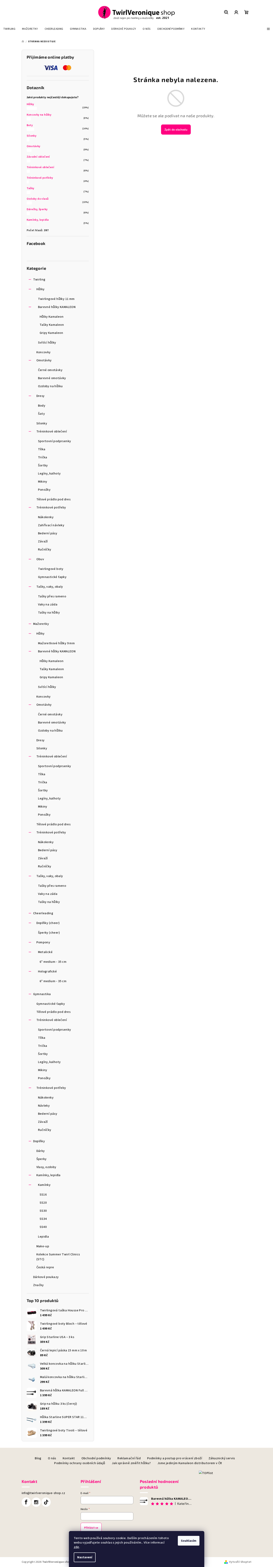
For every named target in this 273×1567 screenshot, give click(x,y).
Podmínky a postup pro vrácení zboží (174, 1458)
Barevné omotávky (52, 378)
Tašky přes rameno (52, 596)
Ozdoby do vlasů (38, 199)
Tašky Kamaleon (52, 325)
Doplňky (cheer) (48, 923)
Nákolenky (46, 517)
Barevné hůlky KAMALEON (57, 307)
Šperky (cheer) (49, 932)
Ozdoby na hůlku (50, 386)
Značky (38, 1285)
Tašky (30, 188)
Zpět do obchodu (175, 129)
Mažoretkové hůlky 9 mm (56, 643)
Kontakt (69, 1458)
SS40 (43, 1227)
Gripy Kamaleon (51, 333)
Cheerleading (43, 913)
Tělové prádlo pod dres (53, 499)
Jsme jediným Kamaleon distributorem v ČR (189, 1463)
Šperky (41, 1159)
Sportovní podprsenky (54, 441)
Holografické (47, 971)
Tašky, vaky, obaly (49, 586)
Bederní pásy (47, 533)
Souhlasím (188, 1541)
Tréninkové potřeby (40, 178)
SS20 (43, 1202)
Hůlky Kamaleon (52, 316)
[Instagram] (36, 1502)
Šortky (43, 465)
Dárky (40, 1151)
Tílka (41, 449)
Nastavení (84, 1557)
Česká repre (45, 1267)
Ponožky (44, 489)
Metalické (45, 952)
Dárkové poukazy (46, 1277)
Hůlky (30, 104)
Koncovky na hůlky (39, 115)
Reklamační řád (129, 1458)
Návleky (44, 1105)
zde (76, 1547)
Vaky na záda (48, 604)
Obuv (40, 559)
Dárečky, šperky (37, 209)
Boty (30, 125)
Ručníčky (44, 549)
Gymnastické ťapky (52, 577)
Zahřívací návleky (51, 525)
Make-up (42, 1246)
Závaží (43, 541)
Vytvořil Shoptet (240, 1562)
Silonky (32, 136)
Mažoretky (41, 624)
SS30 (43, 1210)
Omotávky (33, 146)
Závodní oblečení (38, 157)
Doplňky (39, 1141)
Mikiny (42, 481)
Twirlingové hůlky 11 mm (56, 299)
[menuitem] (9, 29)
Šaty (41, 413)
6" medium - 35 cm (53, 962)
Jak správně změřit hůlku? (131, 1463)
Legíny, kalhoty (49, 473)
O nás (52, 1458)
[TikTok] (46, 1502)
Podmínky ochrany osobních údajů (79, 1463)
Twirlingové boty (50, 569)
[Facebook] (26, 1502)
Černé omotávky (50, 370)
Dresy (40, 396)
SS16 (43, 1194)
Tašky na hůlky (49, 612)
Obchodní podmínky (96, 1458)
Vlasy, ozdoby (46, 1167)
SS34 (43, 1219)
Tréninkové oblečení (40, 167)
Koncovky (43, 352)
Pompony (43, 942)
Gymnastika (42, 994)
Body (41, 405)
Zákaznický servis (222, 1458)
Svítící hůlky (47, 342)
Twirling (39, 279)
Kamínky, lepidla (38, 220)
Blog (38, 1458)
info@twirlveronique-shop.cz (43, 1493)
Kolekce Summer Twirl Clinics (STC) (58, 1256)
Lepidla (43, 1236)
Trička (42, 457)
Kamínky (44, 1185)
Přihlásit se (91, 1528)
